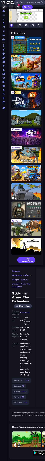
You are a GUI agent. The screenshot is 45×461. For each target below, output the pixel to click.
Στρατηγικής (17, 275)
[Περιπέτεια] (3, 86)
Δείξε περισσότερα (27, 260)
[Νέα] (3, 19)
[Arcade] (3, 45)
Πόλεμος (15, 279)
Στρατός (24, 279)
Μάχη (26, 275)
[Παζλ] (3, 82)
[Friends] (4, 7)
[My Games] (11, 7)
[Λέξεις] (3, 74)
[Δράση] (3, 66)
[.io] (3, 54)
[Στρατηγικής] (3, 98)
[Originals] (3, 31)
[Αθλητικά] (3, 58)
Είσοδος (27, 7)
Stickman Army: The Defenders (21, 285)
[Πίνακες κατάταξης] (3, 39)
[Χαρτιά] (3, 102)
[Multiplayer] (3, 35)
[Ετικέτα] (3, 108)
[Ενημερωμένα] (3, 27)
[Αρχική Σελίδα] (3, 11)
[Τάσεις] (3, 23)
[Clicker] (3, 50)
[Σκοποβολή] (3, 94)
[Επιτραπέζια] (3, 70)
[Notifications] (17, 7)
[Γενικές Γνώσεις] (3, 62)
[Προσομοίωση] (3, 90)
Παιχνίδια (16, 271)
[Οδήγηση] (3, 78)
